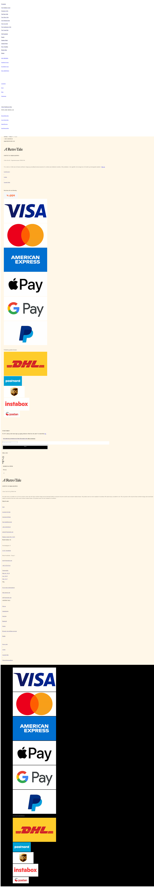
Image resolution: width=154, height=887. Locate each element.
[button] (25, 447)
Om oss (103, 167)
